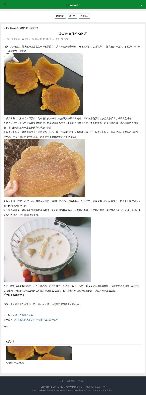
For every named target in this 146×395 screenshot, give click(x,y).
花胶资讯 (34, 28)
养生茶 (72, 16)
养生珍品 (84, 16)
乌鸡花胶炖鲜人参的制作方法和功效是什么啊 (35, 319)
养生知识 (14, 28)
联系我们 (82, 381)
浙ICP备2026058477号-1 (96, 386)
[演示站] (73, 5)
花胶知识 (60, 16)
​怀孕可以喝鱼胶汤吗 (23, 315)
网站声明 (71, 381)
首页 (6, 28)
